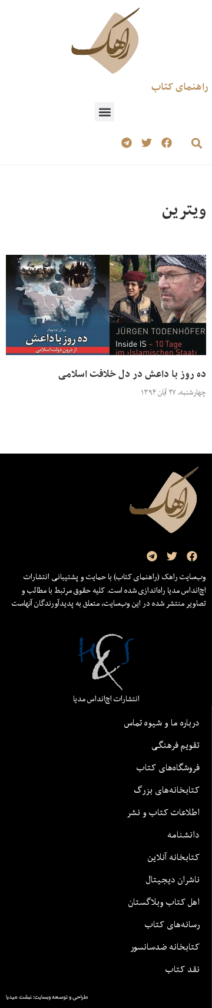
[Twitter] (146, 143)
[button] (104, 112)
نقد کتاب (182, 969)
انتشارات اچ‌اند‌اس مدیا (106, 699)
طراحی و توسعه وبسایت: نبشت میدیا (47, 997)
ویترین (184, 210)
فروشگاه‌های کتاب (168, 767)
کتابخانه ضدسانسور (165, 946)
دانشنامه (183, 834)
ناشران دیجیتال (173, 879)
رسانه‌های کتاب (172, 924)
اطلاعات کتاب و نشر (163, 812)
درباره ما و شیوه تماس (162, 722)
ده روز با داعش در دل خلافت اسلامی (132, 374)
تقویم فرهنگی (175, 745)
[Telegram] (126, 143)
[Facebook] (166, 143)
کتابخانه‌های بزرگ (167, 789)
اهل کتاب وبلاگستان (164, 902)
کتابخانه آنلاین (174, 857)
